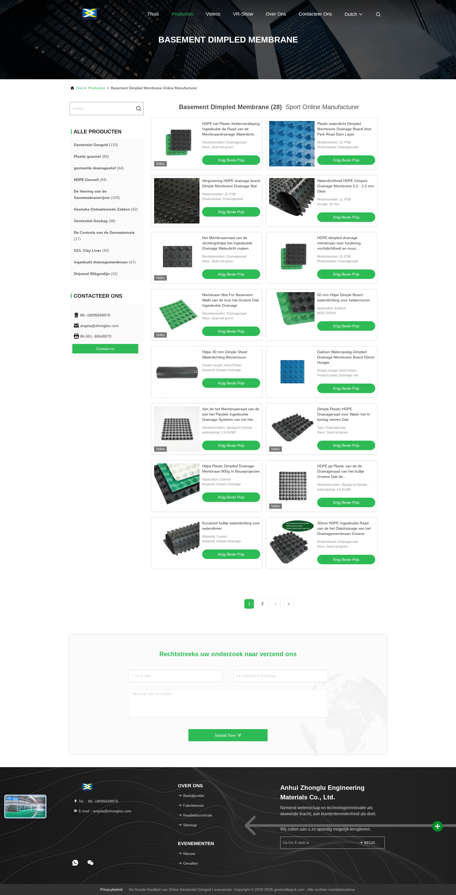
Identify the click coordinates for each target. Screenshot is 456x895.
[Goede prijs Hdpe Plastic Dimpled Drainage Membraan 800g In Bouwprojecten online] (177, 486)
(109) (97, 194)
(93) (90, 180)
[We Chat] (90, 863)
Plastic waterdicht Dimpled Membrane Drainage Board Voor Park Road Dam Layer (344, 129)
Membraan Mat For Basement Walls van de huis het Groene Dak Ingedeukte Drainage (230, 300)
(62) (106, 209)
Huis (80, 88)
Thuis (153, 14)
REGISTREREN (371, 843)
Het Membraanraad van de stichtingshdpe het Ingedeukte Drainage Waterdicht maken (227, 243)
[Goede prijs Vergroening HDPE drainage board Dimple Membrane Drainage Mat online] (177, 200)
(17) (104, 235)
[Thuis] (91, 13)
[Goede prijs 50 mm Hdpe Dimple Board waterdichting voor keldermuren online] (292, 315)
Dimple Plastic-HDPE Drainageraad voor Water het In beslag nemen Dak (343, 414)
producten (96, 88)
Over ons (276, 14)
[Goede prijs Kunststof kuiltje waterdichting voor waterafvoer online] (177, 543)
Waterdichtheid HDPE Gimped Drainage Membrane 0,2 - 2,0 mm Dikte (345, 186)
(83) (91, 156)
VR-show (243, 14)
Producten (182, 14)
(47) (105, 262)
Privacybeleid (111, 889)
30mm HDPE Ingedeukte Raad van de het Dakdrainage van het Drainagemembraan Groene (344, 528)
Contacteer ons (315, 14)
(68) (95, 221)
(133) (96, 145)
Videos (213, 14)
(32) (96, 274)
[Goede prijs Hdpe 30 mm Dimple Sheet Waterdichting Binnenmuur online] (177, 372)
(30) (91, 250)
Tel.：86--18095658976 (98, 801)
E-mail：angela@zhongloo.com (104, 811)
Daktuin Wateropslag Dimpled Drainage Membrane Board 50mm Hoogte (345, 357)
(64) (99, 168)
